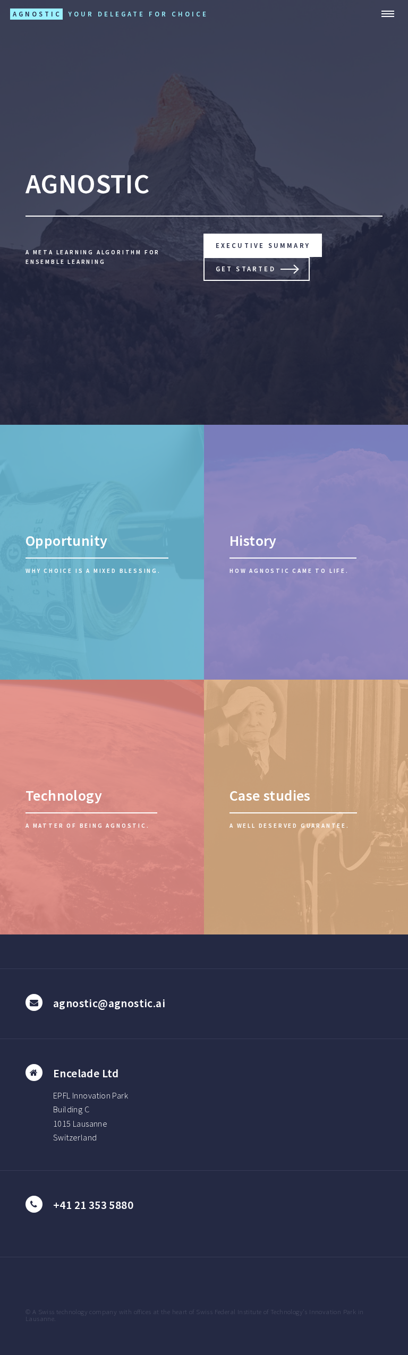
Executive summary (263, 245)
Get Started (246, 268)
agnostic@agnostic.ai (109, 1003)
